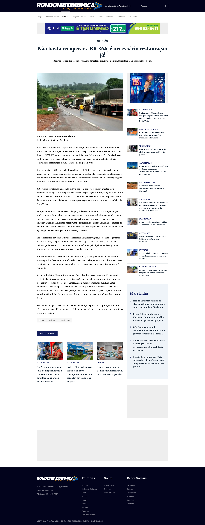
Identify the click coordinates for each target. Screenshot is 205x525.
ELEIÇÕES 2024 (73, 363)
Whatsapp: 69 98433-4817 (47, 494)
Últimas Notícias (52, 17)
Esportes (85, 511)
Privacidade (109, 485)
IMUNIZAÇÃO (145, 219)
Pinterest (130, 496)
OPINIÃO (101, 363)
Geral (101, 17)
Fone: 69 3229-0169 (45, 490)
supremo (143, 250)
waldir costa (65, 320)
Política (65, 17)
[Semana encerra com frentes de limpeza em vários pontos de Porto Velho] (132, 269)
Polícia (92, 17)
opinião (52, 320)
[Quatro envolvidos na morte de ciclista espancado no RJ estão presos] (132, 148)
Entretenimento (88, 515)
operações (144, 233)
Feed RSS (130, 504)
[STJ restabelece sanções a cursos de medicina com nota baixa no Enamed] (132, 252)
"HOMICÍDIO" (145, 146)
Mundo (85, 507)
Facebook (131, 485)
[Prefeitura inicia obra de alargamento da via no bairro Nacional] (132, 185)
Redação (107, 489)
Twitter (130, 489)
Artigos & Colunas (79, 17)
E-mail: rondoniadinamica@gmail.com (53, 487)
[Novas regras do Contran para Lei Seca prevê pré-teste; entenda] (132, 235)
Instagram (131, 493)
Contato (133, 17)
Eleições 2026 (43, 363)
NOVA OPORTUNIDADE (149, 129)
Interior (109, 17)
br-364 (41, 320)
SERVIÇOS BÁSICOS (147, 267)
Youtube (130, 500)
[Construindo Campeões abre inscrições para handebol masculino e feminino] (132, 131)
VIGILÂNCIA (144, 199)
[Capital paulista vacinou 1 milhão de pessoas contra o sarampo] (132, 221)
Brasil (84, 504)
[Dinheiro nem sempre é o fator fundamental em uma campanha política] (110, 351)
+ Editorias (120, 17)
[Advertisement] (147, 401)
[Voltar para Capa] (69, 6)
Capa (40, 17)
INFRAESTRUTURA (147, 182)
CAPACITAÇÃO (145, 163)
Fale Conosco (109, 493)
